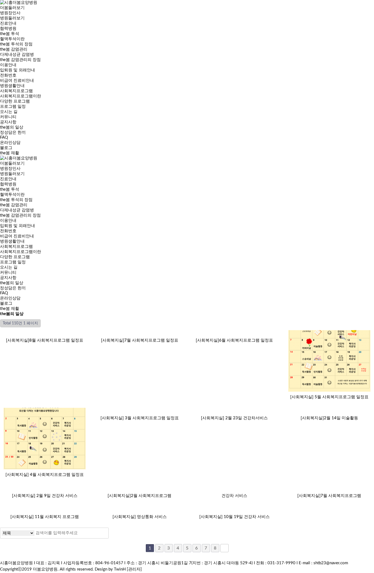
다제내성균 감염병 (17, 55)
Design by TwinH (110, 569)
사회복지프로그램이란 (20, 96)
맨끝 (224, 548)
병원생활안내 (12, 86)
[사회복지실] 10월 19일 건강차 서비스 (234, 517)
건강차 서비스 (234, 496)
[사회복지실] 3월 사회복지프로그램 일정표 (139, 418)
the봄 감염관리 (13, 205)
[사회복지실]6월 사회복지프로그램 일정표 (234, 340)
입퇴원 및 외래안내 (17, 70)
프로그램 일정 (13, 106)
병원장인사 (10, 13)
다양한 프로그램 (15, 101)
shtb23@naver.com (330, 563)
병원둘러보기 (12, 18)
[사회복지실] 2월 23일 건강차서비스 (234, 418)
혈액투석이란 (12, 39)
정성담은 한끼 (13, 132)
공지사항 (8, 122)
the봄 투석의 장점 (16, 44)
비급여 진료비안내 (17, 80)
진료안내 (8, 23)
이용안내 (8, 221)
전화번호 (8, 75)
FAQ (4, 137)
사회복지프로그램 (16, 247)
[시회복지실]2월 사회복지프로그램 (139, 496)
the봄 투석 (9, 189)
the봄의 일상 (11, 127)
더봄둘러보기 (12, 163)
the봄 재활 (9, 309)
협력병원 (8, 29)
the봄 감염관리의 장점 (20, 60)
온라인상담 (10, 143)
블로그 (6, 303)
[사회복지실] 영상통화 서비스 (140, 517)
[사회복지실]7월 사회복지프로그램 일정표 (139, 340)
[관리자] (134, 569)
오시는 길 (9, 267)
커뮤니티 (8, 272)
